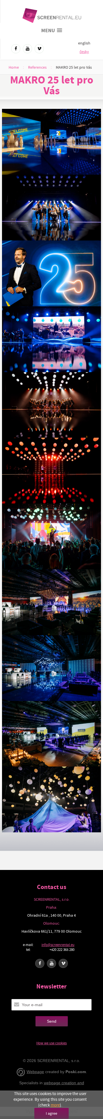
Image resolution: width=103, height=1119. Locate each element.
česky (84, 51)
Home (14, 67)
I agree (51, 1113)
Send (51, 1021)
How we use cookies (51, 1043)
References (37, 67)
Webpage (35, 1071)
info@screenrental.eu (57, 944)
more (55, 1105)
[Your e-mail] (16, 1004)
